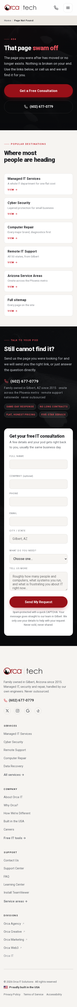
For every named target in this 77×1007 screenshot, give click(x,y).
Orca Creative (13, 931)
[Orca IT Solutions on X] (7, 710)
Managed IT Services (18, 734)
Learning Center (14, 884)
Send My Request (38, 602)
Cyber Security (13, 742)
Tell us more (18, 568)
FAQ (6, 876)
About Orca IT (13, 797)
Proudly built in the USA (24, 987)
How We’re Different (17, 813)
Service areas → (16, 901)
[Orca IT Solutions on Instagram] (17, 710)
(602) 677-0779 (41, 107)
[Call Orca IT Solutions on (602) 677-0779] (56, 7)
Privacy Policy (12, 994)
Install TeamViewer (16, 892)
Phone (13, 493)
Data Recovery (13, 766)
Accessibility (54, 994)
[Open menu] (67, 7)
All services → (14, 775)
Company (21, 476)
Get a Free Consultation (38, 91)
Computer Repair (15, 758)
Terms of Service (33, 994)
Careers (9, 829)
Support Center (14, 868)
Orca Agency (12, 923)
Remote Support (15, 750)
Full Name (16, 456)
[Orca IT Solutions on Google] (27, 710)
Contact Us (11, 860)
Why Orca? (11, 805)
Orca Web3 (11, 948)
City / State (17, 530)
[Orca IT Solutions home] (21, 8)
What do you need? (23, 550)
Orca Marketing (14, 939)
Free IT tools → (15, 838)
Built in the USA (14, 821)
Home (7, 20)
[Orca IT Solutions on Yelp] (37, 710)
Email (13, 513)
